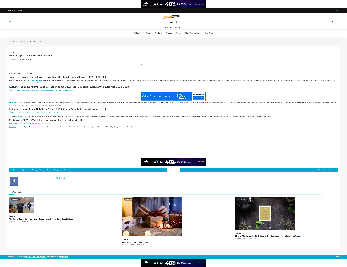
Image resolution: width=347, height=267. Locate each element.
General (12, 52)
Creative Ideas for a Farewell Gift (135, 242)
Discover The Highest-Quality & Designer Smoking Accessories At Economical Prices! (267, 236)
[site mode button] (332, 21)
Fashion (169, 33)
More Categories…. (192, 33)
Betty (138, 244)
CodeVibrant (64, 256)
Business (158, 33)
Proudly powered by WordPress (35, 256)
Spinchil (171, 22)
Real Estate (209, 33)
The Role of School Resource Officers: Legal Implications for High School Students (41, 219)
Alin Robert (25, 59)
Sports (178, 33)
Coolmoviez (12, 127)
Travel (148, 33)
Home (337, 256)
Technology (138, 33)
